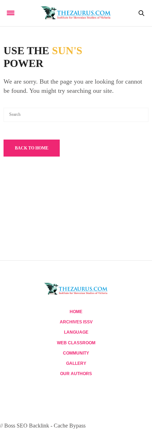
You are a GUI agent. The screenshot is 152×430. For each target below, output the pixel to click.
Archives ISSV (76, 321)
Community (76, 353)
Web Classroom (76, 342)
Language (76, 332)
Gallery (76, 363)
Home (76, 311)
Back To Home (31, 148)
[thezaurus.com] (76, 13)
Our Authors (76, 373)
